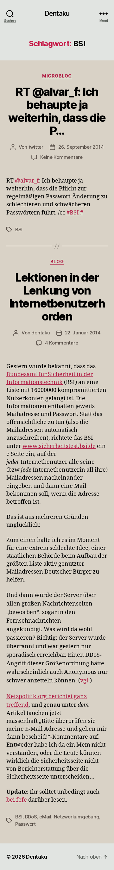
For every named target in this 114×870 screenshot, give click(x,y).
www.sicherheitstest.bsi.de (59, 446)
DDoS (31, 817)
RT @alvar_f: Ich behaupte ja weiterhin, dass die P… (57, 111)
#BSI (72, 212)
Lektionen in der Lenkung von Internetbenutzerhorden (57, 296)
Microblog (57, 75)
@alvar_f (27, 180)
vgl (84, 680)
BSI (18, 230)
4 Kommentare (61, 343)
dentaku (40, 333)
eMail (45, 817)
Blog (57, 261)
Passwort (25, 824)
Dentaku (57, 13)
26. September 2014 (81, 147)
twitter (35, 147)
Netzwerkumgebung (76, 817)
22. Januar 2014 (83, 333)
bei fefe (16, 800)
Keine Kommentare (61, 157)
